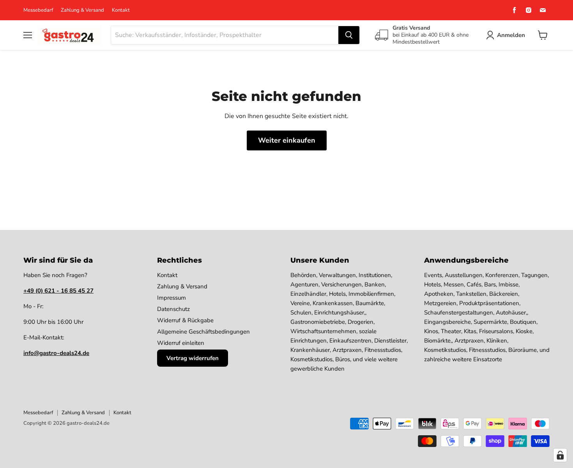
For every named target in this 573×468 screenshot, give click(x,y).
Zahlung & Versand (82, 10)
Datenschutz (173, 309)
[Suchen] (348, 35)
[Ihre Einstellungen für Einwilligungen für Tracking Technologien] (560, 455)
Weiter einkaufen (286, 140)
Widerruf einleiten (180, 343)
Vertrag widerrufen (192, 358)
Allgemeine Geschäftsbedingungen (203, 332)
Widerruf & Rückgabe (185, 320)
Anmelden (511, 35)
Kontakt (121, 10)
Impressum (171, 298)
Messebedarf (38, 10)
